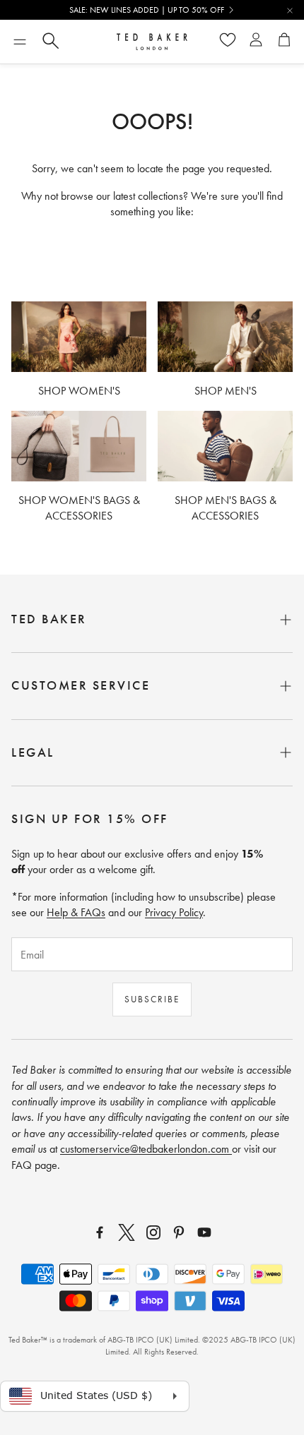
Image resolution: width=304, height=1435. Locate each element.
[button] (19, 41)
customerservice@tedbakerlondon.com (146, 1148)
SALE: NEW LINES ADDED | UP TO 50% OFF (146, 10)
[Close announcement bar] (289, 10)
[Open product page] (78, 336)
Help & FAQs (76, 912)
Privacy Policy (174, 912)
